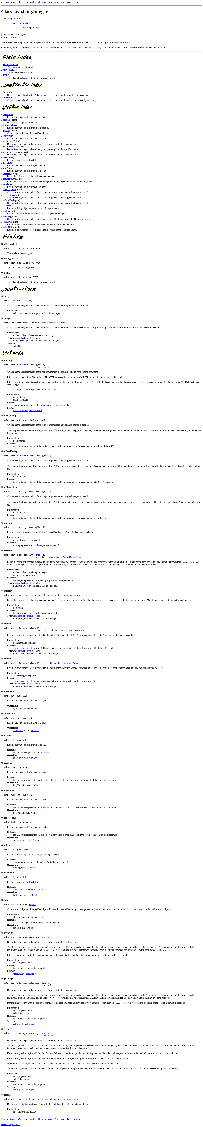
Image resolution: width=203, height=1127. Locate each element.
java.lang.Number (20, 23)
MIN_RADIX (35, 410)
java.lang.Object (10, 19)
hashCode (17, 895)
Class (29, 277)
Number (13, 37)
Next (69, 2)
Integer (23, 628)
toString (17, 867)
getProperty (18, 973)
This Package (45, 2)
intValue (17, 758)
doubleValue (19, 840)
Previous (59, 2)
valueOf (17, 346)
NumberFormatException (52, 323)
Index (77, 2)
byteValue (17, 708)
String (23, 323)
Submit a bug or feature (10, 1124)
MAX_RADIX (20, 410)
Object (32, 867)
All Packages (8, 2)
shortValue (18, 730)
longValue (18, 785)
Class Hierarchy (27, 2)
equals (16, 928)
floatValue (18, 812)
